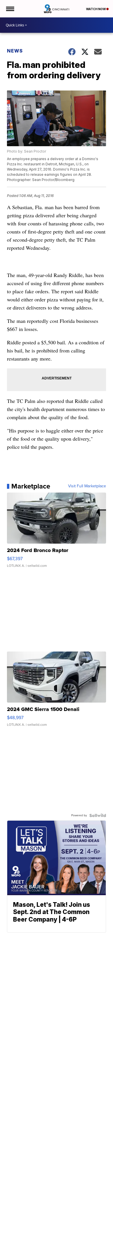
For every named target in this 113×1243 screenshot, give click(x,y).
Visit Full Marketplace (87, 486)
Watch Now (96, 9)
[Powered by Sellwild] (97, 815)
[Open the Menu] (9, 8)
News (15, 51)
